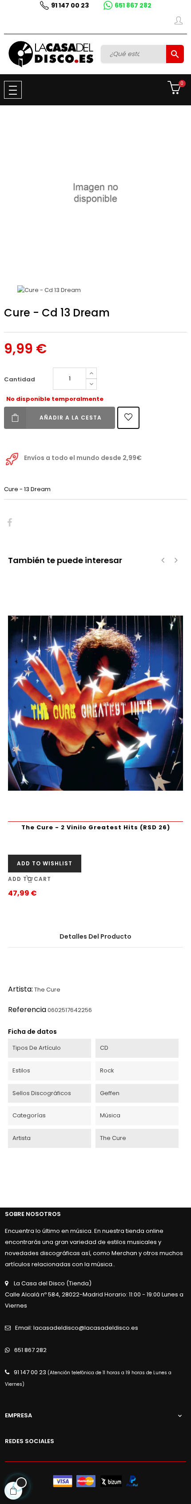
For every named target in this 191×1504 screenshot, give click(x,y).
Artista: (20, 989)
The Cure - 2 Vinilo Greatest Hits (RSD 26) (95, 827)
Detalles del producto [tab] (95, 936)
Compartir (9, 522)
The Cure (47, 989)
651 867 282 (133, 5)
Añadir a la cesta (71, 417)
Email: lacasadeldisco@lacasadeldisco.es (76, 1328)
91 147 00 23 (70, 5)
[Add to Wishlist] (128, 418)
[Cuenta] (178, 22)
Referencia (27, 1009)
